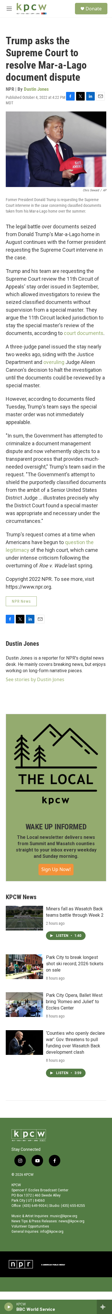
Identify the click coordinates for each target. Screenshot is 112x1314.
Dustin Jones (36, 89)
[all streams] (104, 1307)
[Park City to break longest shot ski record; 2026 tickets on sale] (24, 966)
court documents (83, 333)
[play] (8, 1307)
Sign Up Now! (56, 869)
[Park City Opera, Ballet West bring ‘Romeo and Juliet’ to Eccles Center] (24, 1004)
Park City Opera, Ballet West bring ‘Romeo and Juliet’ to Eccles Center (74, 1002)
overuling (53, 362)
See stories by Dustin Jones (35, 679)
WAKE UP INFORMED (56, 826)
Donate (94, 8)
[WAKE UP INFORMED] (56, 764)
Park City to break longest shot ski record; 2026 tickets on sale (74, 964)
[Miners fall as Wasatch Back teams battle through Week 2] (24, 918)
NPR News (21, 601)
